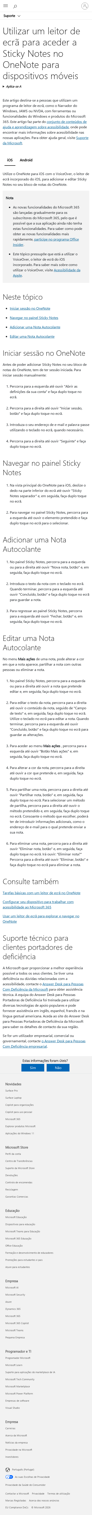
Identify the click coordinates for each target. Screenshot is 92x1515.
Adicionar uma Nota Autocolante (35, 327)
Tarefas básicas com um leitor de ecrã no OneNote (41, 892)
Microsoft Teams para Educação (22, 1231)
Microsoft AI (12, 1287)
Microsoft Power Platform (19, 1393)
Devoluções (11, 1175)
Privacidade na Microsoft (18, 1449)
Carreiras (10, 1428)
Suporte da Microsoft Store (20, 1168)
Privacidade (38, 1493)
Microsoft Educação (16, 1217)
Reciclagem (11, 1189)
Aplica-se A (13, 86)
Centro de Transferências (19, 1161)
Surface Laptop (13, 1097)
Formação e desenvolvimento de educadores (29, 1252)
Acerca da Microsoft (16, 1435)
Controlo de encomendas (18, 1182)
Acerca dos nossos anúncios (44, 1500)
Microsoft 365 (12, 1119)
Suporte (10, 15)
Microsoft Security (15, 1294)
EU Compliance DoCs (16, 1507)
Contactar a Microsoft (17, 1493)
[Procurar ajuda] (15, 5)
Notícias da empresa (16, 1442)
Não (58, 1067)
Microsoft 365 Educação (18, 1238)
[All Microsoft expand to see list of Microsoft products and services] (5, 6)
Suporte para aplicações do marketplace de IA (30, 1372)
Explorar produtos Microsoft (20, 1126)
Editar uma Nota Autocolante (32, 336)
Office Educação (14, 1245)
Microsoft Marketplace (17, 1386)
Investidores (12, 1456)
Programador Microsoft (17, 1358)
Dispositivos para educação (20, 1224)
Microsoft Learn (13, 1365)
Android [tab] (26, 159)
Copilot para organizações (19, 1104)
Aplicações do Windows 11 (19, 1133)
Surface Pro (11, 1090)
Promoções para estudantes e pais (24, 1259)
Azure (8, 1301)
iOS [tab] (10, 159)
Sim (33, 1067)
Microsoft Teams (14, 1330)
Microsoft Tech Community (19, 1379)
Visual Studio (12, 1407)
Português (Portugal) (23, 1469)
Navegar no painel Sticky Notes (34, 317)
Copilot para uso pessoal (18, 1112)
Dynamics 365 (13, 1309)
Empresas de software (17, 1400)
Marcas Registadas (15, 1500)
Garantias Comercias (16, 1196)
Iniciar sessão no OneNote (30, 308)
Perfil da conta (13, 1153)
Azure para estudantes (17, 1267)
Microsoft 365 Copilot (17, 1323)
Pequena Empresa (15, 1337)
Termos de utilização (58, 1493)
